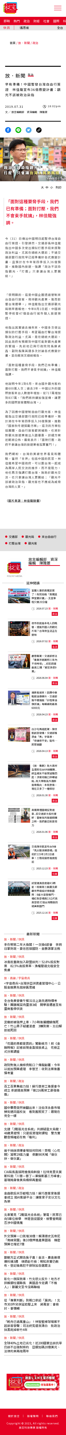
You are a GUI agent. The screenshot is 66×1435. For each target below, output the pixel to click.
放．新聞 (24, 43)
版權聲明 (33, 1416)
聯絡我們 (52, 1416)
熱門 (17, 21)
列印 (58, 187)
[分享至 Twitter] (29, 129)
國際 (56, 21)
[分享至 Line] (18, 129)
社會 (46, 21)
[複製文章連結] (39, 129)
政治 (26, 21)
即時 (7, 21)
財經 (36, 21)
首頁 (13, 43)
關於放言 (14, 1416)
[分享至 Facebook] (8, 129)
